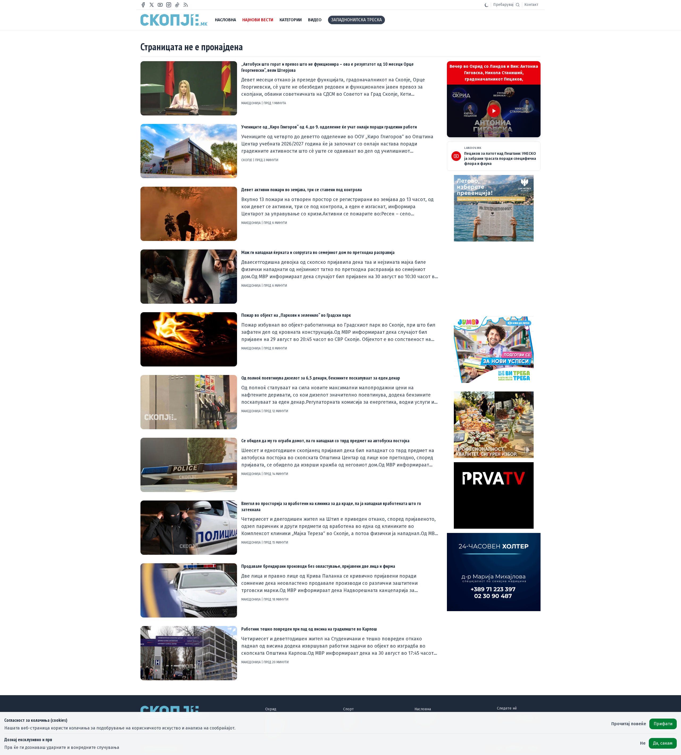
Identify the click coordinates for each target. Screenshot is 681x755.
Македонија (251, 103)
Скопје (247, 160)
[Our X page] (151, 4)
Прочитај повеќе (628, 723)
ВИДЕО (315, 19)
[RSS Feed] (185, 4)
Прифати (663, 723)
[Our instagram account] (168, 4)
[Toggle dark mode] (486, 5)
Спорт (348, 709)
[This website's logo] (173, 20)
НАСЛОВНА (225, 19)
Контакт (531, 4)
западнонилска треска (356, 19)
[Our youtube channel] (160, 4)
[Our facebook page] (143, 4)
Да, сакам (662, 743)
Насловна (422, 709)
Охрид (270, 709)
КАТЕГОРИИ (291, 19)
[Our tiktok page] (177, 4)
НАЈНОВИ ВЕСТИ (257, 19)
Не (643, 743)
